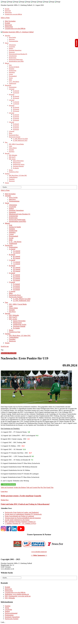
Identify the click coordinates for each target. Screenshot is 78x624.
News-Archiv (12, 37)
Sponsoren (12, 52)
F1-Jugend (16, 124)
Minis (10, 133)
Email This (49, 487)
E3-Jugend (16, 118)
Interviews (12, 39)
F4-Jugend (16, 129)
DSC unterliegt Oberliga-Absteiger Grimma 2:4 (20, 521)
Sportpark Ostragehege (15, 50)
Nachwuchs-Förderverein (16, 59)
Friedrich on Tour (13, 171)
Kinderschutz (12, 57)
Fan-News (11, 151)
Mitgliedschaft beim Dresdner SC (18, 54)
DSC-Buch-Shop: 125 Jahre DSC (18, 175)
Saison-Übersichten (18, 160)
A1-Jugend (16, 91)
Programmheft (13, 76)
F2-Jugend (16, 125)
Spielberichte (12, 70)
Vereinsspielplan (13, 41)
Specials (7, 153)
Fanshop (7, 173)
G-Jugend (11, 131)
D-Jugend (11, 105)
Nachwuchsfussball (11, 613)
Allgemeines (12, 44)
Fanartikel (12, 179)
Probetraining (12, 87)
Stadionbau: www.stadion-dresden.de (17, 594)
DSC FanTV (12, 157)
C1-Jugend (16, 102)
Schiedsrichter (13, 56)
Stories (11, 170)
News (14, 353)
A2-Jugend (16, 92)
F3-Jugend (16, 127)
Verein (6, 43)
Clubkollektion (13, 177)
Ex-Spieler (16, 168)
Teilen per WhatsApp (9, 484)
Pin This (43, 487)
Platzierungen (17, 162)
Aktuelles (7, 35)
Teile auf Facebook (7, 487)
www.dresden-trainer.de (39, 552)
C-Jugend (11, 100)
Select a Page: (5, 18)
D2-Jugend (16, 109)
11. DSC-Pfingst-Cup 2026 (20, 138)
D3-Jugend (16, 111)
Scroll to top (5, 346)
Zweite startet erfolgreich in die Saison (17, 520)
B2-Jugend (16, 98)
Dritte (10, 79)
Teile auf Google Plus (33, 487)
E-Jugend (11, 113)
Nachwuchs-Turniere (14, 137)
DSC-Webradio (13, 155)
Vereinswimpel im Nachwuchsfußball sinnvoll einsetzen (23, 518)
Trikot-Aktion (13, 148)
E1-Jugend (16, 114)
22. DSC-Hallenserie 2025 (20, 140)
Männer (7, 63)
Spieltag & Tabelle (14, 67)
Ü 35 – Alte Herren (14, 81)
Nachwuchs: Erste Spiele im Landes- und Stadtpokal (22, 512)
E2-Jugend (16, 116)
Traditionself (12, 83)
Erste (10, 65)
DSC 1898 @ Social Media (16, 144)
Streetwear (12, 181)
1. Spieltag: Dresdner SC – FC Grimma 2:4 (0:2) (20, 523)
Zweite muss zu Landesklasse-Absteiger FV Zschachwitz (23, 514)
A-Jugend (11, 89)
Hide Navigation (10, 21)
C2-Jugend (16, 103)
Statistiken (12, 72)
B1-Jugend (16, 96)
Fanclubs (11, 149)
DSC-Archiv (12, 159)
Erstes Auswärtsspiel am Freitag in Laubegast (19, 516)
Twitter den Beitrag (20, 487)
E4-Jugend (16, 120)
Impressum (8, 10)
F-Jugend (11, 122)
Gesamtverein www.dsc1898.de (13, 14)
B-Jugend (11, 94)
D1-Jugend (16, 107)
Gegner (11, 74)
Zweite (11, 78)
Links (10, 146)
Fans (6, 142)
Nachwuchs (8, 85)
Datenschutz (8, 12)
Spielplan (11, 68)
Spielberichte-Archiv (18, 164)
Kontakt (7, 9)
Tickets (7, 183)
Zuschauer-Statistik (18, 166)
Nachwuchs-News (14, 135)
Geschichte (12, 46)
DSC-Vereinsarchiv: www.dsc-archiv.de (18, 596)
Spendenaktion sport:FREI (16, 61)
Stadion (11, 48)
